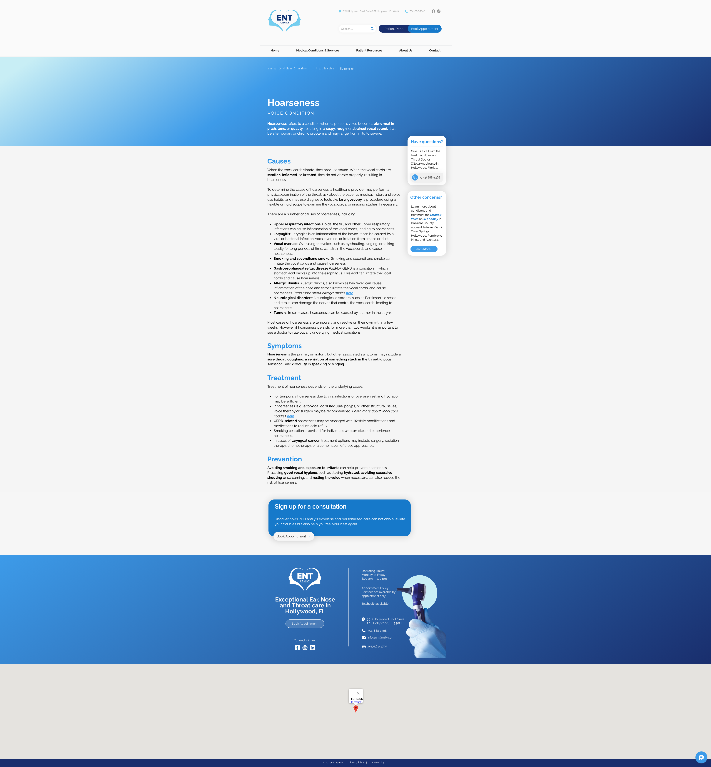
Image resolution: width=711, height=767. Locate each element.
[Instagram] (438, 11)
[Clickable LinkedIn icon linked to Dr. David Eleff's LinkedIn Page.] (312, 648)
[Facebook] (433, 11)
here (349, 293)
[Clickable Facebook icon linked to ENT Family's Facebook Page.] (297, 648)
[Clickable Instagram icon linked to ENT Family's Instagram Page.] (305, 648)
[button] (318, 50)
